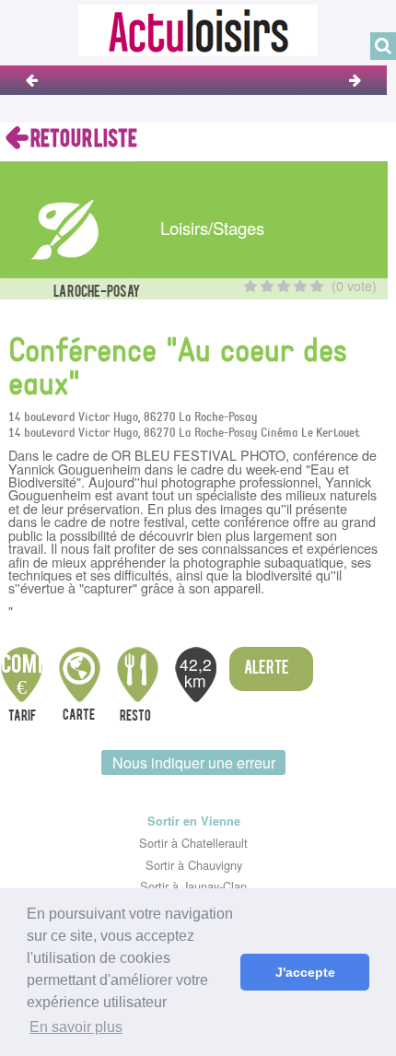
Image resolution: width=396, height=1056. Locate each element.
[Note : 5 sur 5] (317, 286)
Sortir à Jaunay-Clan (193, 886)
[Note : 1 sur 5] (250, 286)
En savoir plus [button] (75, 1027)
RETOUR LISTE (83, 139)
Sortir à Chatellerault (193, 842)
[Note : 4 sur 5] (300, 286)
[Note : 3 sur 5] (283, 286)
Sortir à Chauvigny (194, 865)
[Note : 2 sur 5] (267, 286)
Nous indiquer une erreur (193, 762)
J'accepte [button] (305, 972)
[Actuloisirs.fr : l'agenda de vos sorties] (198, 28)
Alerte (266, 669)
